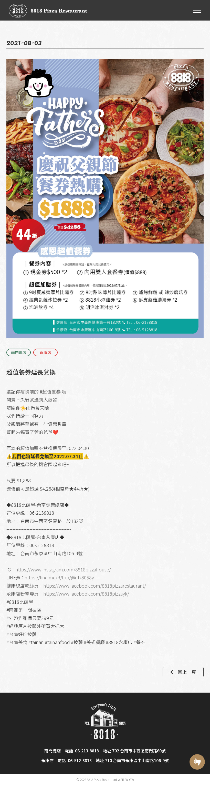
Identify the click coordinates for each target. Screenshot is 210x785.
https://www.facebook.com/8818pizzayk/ (86, 593)
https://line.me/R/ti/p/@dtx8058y (59, 577)
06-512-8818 (80, 760)
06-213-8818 (87, 751)
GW (131, 779)
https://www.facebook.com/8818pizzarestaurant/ (94, 585)
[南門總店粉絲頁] (197, 778)
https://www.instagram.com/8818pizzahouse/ (63, 569)
